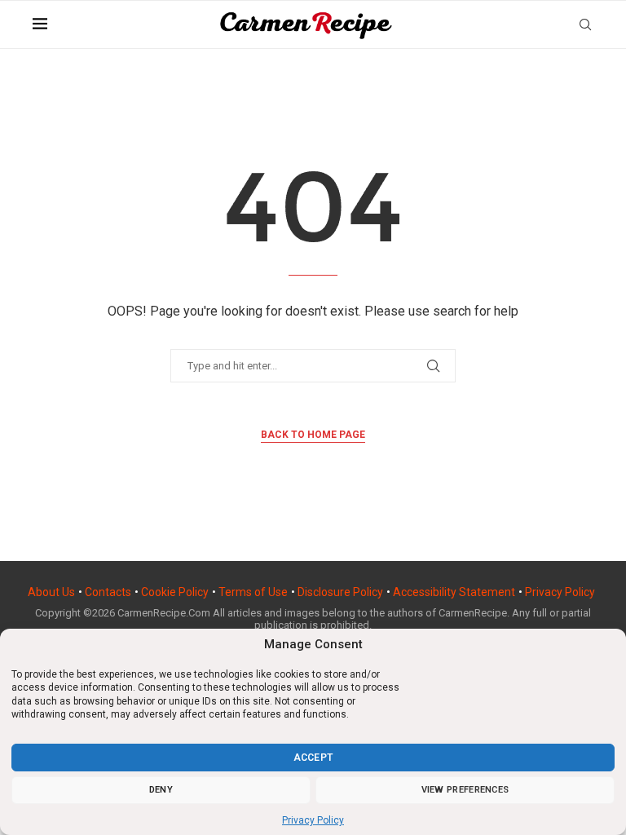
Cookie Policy (175, 592)
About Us (51, 592)
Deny (161, 789)
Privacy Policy (313, 820)
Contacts (108, 592)
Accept (313, 757)
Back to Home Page (313, 434)
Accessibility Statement (454, 592)
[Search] (585, 24)
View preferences (465, 789)
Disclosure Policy (340, 592)
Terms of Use (253, 592)
